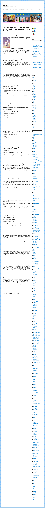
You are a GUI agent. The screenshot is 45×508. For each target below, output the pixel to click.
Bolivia (33, 180)
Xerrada (34, 497)
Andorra (34, 149)
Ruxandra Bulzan (35, 428)
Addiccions (34, 137)
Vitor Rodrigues (34, 492)
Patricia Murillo (34, 396)
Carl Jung (34, 187)
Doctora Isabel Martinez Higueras (36, 237)
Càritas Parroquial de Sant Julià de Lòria (37, 186)
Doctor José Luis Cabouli (35, 227)
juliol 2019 (34, 122)
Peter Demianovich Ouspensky (36, 403)
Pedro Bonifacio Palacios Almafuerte (37, 400)
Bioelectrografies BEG (35, 178)
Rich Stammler (34, 426)
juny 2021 (34, 111)
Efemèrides (34, 245)
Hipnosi (34, 288)
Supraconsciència (35, 456)
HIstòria (34, 289)
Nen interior (34, 384)
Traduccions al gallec (35, 474)
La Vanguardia (34, 322)
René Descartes (34, 422)
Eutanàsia (34, 266)
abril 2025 (34, 86)
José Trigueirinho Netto (35, 312)
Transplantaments (35, 477)
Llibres (34, 330)
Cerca (33, 39)
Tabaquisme (34, 459)
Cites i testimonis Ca (22, 9)
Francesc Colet (34, 278)
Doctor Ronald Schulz (35, 234)
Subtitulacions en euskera (36, 451)
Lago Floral (34, 324)
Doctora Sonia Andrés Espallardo (36, 239)
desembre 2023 (34, 94)
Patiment (34, 394)
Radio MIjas (34, 415)
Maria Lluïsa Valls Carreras (36, 360)
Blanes (33, 179)
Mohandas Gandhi (35, 375)
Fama (33, 269)
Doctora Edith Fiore (35, 235)
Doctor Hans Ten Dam (35, 225)
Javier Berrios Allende (35, 301)
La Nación (34, 321)
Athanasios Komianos (35, 167)
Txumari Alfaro (34, 479)
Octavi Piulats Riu (35, 390)
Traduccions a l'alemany (35, 467)
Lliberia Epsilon (34, 329)
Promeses (34, 412)
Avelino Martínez (35, 171)
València (34, 483)
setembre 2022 (34, 100)
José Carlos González (35, 311)
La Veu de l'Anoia (35, 323)
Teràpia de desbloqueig (35, 461)
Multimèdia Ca (33, 9)
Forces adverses (35, 274)
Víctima (34, 485)
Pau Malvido (34, 397)
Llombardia (34, 346)
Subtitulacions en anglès (35, 448)
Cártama (34, 190)
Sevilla (33, 437)
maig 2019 (34, 123)
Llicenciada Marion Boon (36, 337)
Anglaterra (34, 151)
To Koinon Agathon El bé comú (36, 466)
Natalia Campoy (34, 382)
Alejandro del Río (35, 142)
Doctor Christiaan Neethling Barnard (37, 223)
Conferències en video (35, 205)
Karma (33, 319)
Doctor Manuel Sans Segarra (36, 231)
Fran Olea (34, 276)
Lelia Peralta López (35, 326)
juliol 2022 (34, 101)
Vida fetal (34, 489)
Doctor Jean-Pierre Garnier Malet (36, 226)
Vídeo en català (34, 490)
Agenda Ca (34, 138)
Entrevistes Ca (15, 9)
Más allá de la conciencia (35, 368)
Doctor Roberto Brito (35, 233)
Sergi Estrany (34, 436)
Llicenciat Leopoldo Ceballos (36, 342)
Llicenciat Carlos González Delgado (37, 341)
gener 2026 (34, 80)
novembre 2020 (34, 116)
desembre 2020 (34, 115)
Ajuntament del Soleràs (35, 139)
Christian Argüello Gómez (36, 198)
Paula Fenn (34, 398)
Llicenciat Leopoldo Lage (35, 343)
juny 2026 (34, 78)
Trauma (34, 478)
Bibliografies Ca (39, 9)
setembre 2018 (34, 126)
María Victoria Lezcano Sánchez (36, 362)
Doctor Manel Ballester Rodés (36, 230)
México (34, 371)
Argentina (34, 156)
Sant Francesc (34, 429)
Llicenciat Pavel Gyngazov (36, 345)
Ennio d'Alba (34, 253)
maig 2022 (34, 103)
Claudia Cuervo (34, 202)
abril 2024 (34, 92)
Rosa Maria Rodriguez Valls (36, 427)
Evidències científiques (35, 267)
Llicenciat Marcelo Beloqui (36, 344)
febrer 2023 (34, 96)
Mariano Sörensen (35, 363)
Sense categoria (34, 434)
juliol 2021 (34, 110)
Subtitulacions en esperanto (36, 450)
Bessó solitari (34, 176)
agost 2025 (34, 83)
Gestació (34, 283)
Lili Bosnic (34, 327)
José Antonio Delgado (35, 310)
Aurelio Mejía (34, 170)
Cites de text (34, 200)
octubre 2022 (34, 99)
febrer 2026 (34, 79)
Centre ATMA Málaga (35, 193)
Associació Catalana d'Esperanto (36, 160)
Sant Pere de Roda (35, 431)
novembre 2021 (34, 107)
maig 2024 (34, 91)
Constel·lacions (34, 208)
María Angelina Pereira (35, 357)
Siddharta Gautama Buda (35, 439)
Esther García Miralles (35, 263)
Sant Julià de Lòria (35, 430)
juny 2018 (34, 127)
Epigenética (34, 258)
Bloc (3, 9)
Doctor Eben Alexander (35, 224)
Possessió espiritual (35, 406)
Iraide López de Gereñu (35, 298)
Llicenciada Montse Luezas (36, 338)
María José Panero (35, 359)
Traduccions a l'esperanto (36, 468)
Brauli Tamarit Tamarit (35, 181)
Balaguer (34, 173)
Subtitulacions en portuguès (36, 453)
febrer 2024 (34, 93)
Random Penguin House (35, 416)
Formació (34, 275)
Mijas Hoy (34, 374)
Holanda (34, 291)
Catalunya (34, 191)
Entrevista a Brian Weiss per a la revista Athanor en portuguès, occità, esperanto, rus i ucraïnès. (37, 68)
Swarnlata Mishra (35, 458)
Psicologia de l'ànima (35, 414)
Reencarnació (34, 419)
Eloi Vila (34, 250)
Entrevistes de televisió (35, 256)
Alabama (34, 140)
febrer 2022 (34, 105)
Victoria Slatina (34, 488)
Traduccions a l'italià (35, 469)
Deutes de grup (34, 219)
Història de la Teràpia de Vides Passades (37, 290)
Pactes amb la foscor (35, 392)
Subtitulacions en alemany (36, 447)
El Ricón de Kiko (35, 248)
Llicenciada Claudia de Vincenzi (36, 332)
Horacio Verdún (35, 293)
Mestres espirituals (35, 370)
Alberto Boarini (34, 141)
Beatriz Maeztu (34, 175)
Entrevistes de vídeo (35, 257)
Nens (33, 385)
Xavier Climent (34, 496)
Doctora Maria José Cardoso (36, 238)
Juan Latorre (34, 315)
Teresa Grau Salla (35, 464)
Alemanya (34, 143)
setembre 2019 (34, 121)
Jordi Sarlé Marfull (35, 307)
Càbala (33, 183)
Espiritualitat (34, 260)
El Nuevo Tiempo (35, 246)
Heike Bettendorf (35, 287)
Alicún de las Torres (35, 146)
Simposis (34, 440)
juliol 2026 (34, 77)
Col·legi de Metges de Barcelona (36, 203)
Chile (33, 197)
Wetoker (34, 493)
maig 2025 (34, 85)
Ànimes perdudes (35, 154)
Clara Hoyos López (35, 201)
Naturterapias (34, 383)
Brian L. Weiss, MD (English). (36, 45)
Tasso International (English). (36, 53)
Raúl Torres (34, 418)
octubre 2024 (34, 88)
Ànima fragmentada (35, 152)
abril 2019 (34, 124)
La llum (34, 320)
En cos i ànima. (6, 5)
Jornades (34, 308)
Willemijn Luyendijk (35, 494)
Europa (34, 265)
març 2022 (34, 104)
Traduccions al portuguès (36, 475)
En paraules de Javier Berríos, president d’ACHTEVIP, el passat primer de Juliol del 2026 (37, 62)
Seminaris (34, 433)
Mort (33, 378)
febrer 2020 (34, 119)
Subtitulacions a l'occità (35, 444)
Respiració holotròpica (35, 423)
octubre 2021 (34, 108)
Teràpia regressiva (35, 463)
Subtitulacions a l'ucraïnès (36, 445)
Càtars (33, 192)
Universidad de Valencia (35, 482)
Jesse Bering (34, 302)
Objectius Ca (7, 9)
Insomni (34, 296)
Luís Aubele (34, 348)
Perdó (33, 401)
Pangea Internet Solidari (35, 393)
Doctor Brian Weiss (35, 222)
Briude (33, 182)
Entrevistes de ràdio (35, 255)
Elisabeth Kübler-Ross (35, 249)
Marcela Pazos (34, 354)
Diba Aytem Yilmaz (35, 220)
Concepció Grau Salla (35, 204)
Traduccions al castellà (35, 472)
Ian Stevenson (34, 294)
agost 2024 (34, 89)
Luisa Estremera (35, 349)
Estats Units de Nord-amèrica (36, 261)
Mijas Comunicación (35, 373)
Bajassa (34, 172)
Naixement (34, 381)
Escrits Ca (28, 9)
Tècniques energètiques (35, 460)
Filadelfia (34, 272)
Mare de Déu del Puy (35, 356)
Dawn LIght (34, 217)
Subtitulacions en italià (35, 452)
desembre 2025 (34, 81)
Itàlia (33, 300)
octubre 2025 (34, 82)
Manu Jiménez (34, 352)
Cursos (34, 213)
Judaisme (34, 316)
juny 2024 (34, 90)
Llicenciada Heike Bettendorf (36, 334)
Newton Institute (35, 386)
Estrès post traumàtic (35, 264)
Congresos (34, 206)
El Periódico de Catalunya (36, 247)
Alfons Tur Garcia (35, 145)
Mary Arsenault (34, 367)
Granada (34, 286)
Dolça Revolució (35, 241)
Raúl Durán (34, 417)
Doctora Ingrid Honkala (35, 236)
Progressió (34, 411)
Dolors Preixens (35, 242)
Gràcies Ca (10, 10)
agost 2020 (34, 118)
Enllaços (34, 252)
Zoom (33, 499)
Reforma (34, 420)
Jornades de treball (35, 309)
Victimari (34, 486)
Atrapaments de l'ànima (35, 168)
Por (33, 405)
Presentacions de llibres (35, 409)
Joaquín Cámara (34, 305)
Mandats (34, 351)
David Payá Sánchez (35, 216)
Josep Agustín (34, 313)
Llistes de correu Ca (5, 10)
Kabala (33, 318)
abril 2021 (34, 112)
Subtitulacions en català (35, 449)
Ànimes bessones (35, 153)
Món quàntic (34, 376)
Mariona (34, 365)
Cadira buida (34, 184)
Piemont (34, 404)
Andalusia (34, 148)
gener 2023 (34, 97)
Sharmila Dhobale (35, 438)
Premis (34, 407)
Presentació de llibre (35, 408)
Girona (34, 285)
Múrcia (34, 379)
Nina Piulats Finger (35, 387)
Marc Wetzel (34, 353)
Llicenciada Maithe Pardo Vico (36, 335)
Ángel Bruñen (34, 150)
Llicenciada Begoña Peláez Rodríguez (37, 331)
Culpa (33, 212)
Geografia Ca (34, 282)
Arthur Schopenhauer (35, 157)
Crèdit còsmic (34, 209)
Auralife (34, 169)
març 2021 (34, 113)
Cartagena (34, 189)
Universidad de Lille (35, 481)
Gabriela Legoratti (35, 280)
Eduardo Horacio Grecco (35, 244)
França (34, 277)
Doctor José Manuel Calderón (36, 228)
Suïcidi (33, 455)
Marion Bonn (34, 364)
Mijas (33, 372)
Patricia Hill (34, 395)
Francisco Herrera (35, 279)
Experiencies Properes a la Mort (36, 268)
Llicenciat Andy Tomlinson (36, 340)
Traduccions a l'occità (35, 470)
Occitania (34, 389)
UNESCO (34, 480)
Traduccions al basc (35, 471)
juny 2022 (34, 102)
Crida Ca (10, 9)
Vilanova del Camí (35, 491)
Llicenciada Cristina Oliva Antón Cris (37, 333)
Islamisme (34, 299)
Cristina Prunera (35, 211)
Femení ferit (34, 271)
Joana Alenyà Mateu (35, 304)
